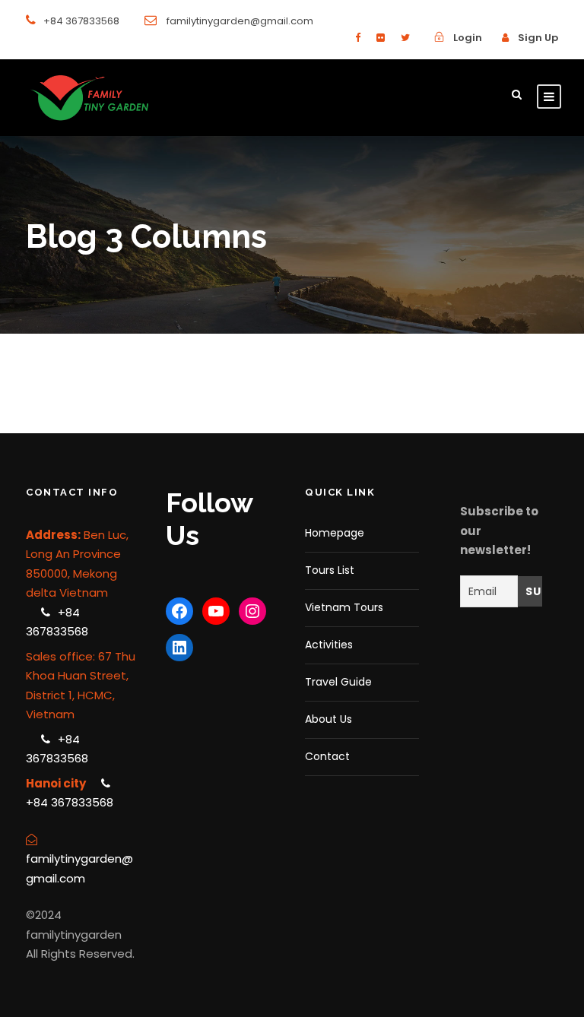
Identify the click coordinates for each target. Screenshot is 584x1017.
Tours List (329, 570)
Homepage (334, 532)
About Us (328, 719)
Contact (327, 756)
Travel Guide (338, 681)
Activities (329, 644)
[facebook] (357, 37)
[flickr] (380, 37)
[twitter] (405, 37)
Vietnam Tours (344, 607)
